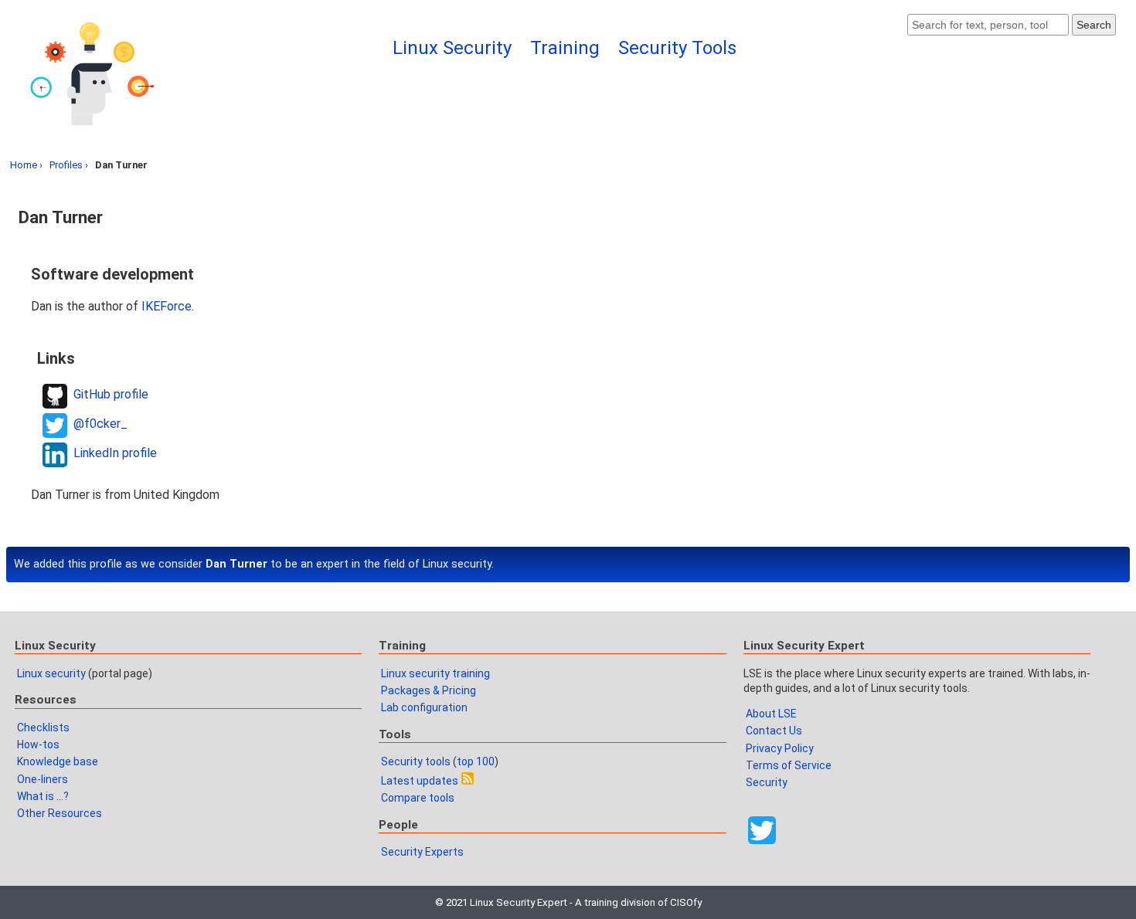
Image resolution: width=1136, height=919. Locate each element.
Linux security (51, 673)
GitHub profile (110, 394)
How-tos (38, 744)
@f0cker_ (100, 423)
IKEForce (166, 306)
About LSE (771, 713)
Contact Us (774, 730)
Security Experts (422, 852)
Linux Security (452, 48)
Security (766, 782)
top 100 (476, 761)
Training (565, 48)
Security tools (416, 761)
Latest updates (419, 781)
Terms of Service (789, 765)
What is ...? (43, 796)
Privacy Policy (780, 748)
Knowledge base (57, 761)
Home (23, 165)
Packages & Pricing (428, 690)
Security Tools (677, 48)
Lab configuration (424, 707)
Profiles (66, 165)
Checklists (43, 727)
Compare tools (417, 798)
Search (1093, 25)
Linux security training (435, 673)
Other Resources (59, 813)
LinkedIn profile (115, 453)
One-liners (42, 779)
